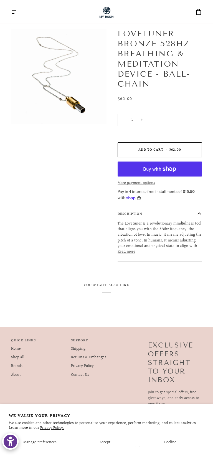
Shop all (17, 357)
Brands (16, 366)
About (16, 375)
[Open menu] (19, 12)
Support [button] (79, 340)
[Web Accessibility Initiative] (10, 441)
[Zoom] (21, 114)
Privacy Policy (82, 366)
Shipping (78, 349)
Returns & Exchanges (88, 357)
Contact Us (80, 375)
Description (130, 214)
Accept (105, 442)
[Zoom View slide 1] (58, 76)
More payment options (136, 183)
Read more (126, 252)
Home (16, 349)
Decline (170, 442)
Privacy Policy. (52, 428)
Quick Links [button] (23, 340)
